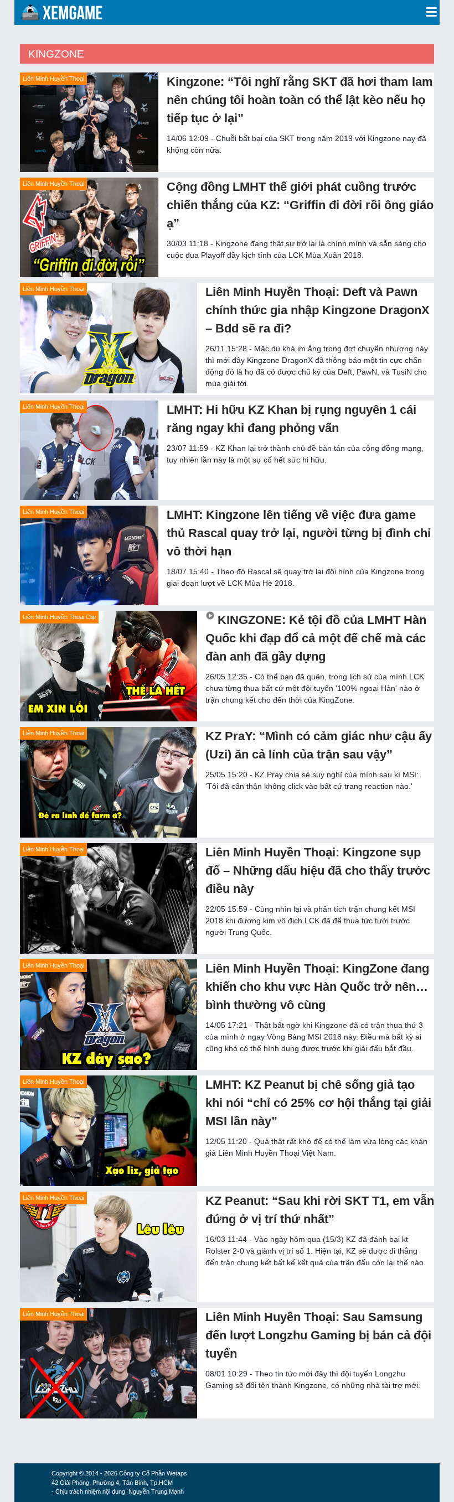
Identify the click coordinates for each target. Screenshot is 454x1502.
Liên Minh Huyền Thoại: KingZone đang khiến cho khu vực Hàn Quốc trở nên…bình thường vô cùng (317, 987)
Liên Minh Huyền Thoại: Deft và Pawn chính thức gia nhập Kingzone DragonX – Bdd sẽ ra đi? (317, 310)
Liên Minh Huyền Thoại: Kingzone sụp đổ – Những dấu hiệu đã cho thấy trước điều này (317, 870)
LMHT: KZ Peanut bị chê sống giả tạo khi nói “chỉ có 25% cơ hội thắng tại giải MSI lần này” (318, 1103)
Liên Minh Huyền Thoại (53, 78)
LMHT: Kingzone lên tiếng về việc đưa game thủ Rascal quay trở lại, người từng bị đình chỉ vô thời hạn (299, 533)
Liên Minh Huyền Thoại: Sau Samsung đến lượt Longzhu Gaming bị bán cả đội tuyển (318, 1335)
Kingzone (56, 54)
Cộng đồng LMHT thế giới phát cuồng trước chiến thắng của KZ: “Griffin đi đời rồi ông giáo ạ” (300, 205)
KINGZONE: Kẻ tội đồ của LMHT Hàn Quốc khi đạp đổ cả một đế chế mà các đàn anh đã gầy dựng (315, 638)
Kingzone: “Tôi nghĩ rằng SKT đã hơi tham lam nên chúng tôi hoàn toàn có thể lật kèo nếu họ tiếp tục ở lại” (300, 100)
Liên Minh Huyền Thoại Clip (59, 617)
